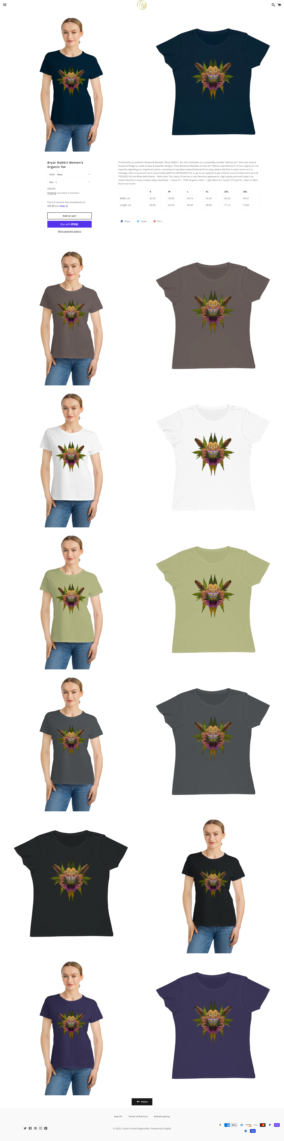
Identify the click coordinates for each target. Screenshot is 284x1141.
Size (51, 182)
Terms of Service (138, 1116)
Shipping (51, 193)
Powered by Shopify (161, 1128)
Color (52, 174)
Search (118, 1116)
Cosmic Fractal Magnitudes (135, 1128)
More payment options (69, 231)
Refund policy (162, 1116)
